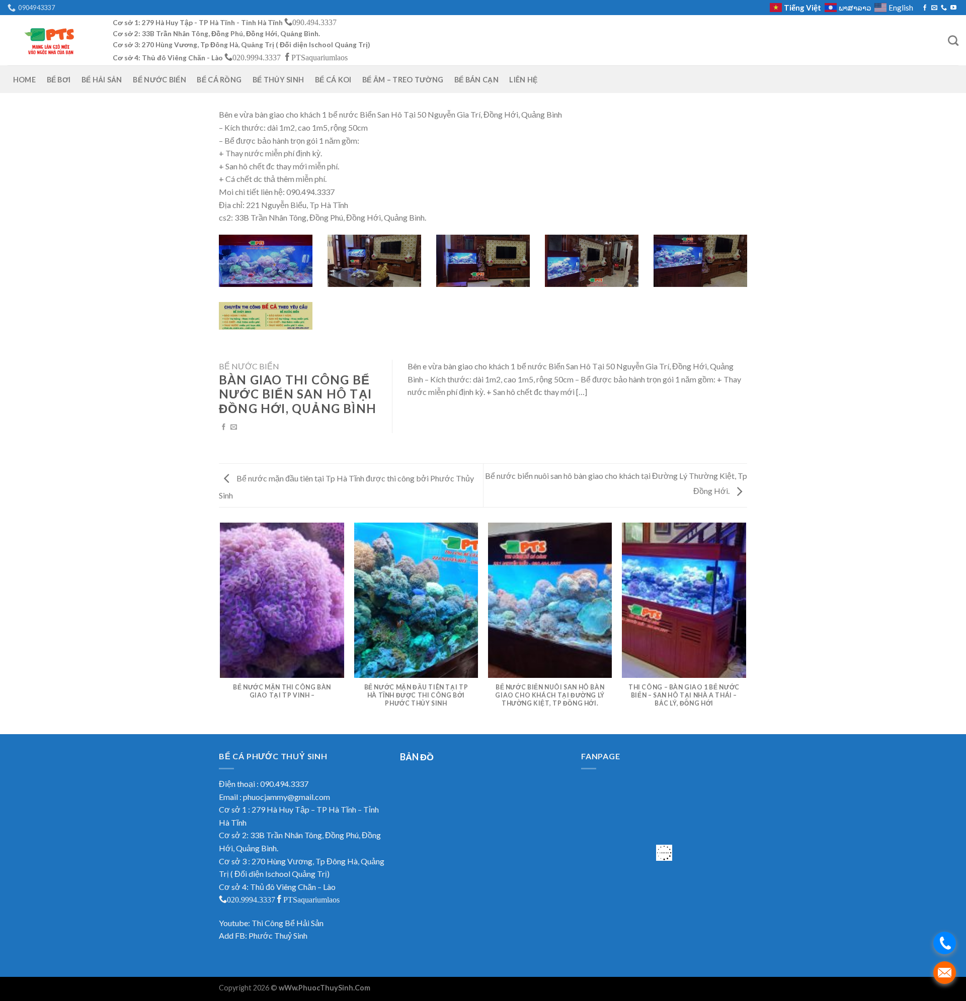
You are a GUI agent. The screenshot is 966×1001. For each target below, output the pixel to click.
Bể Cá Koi (333, 80)
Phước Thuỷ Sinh (278, 935)
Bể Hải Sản (102, 80)
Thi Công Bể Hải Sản (288, 923)
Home (24, 80)
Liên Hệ (523, 80)
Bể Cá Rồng (219, 80)
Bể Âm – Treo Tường (402, 80)
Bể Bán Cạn (476, 80)
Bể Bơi (59, 80)
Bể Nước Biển (159, 80)
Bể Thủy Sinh (278, 80)
